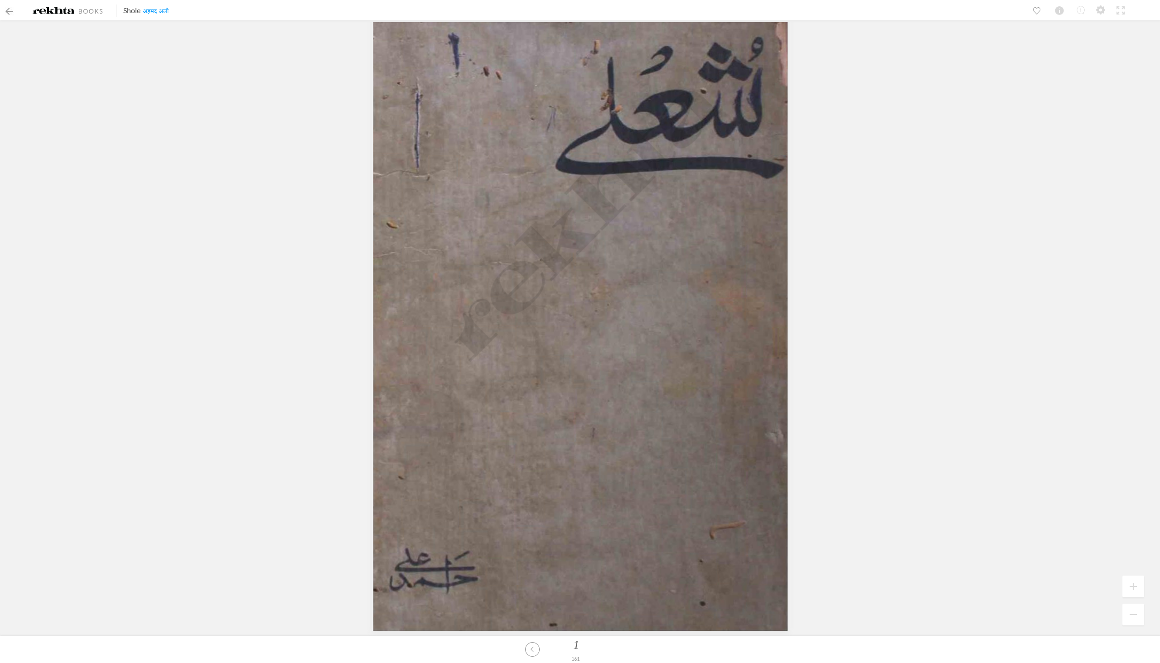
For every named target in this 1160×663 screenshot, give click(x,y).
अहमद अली (156, 10)
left (532, 649)
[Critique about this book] (1081, 10)
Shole (131, 10)
